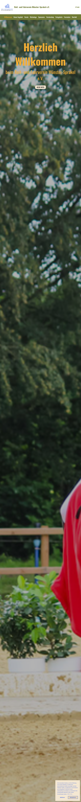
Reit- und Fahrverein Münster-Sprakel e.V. (32, 7)
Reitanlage (33, 17)
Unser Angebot (18, 17)
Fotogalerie (58, 17)
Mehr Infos (40, 87)
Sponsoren (41, 17)
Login (78, 7)
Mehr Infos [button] (69, 794)
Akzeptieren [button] (73, 797)
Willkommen (8, 17)
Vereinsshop (50, 17)
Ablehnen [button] (62, 797)
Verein (26, 17)
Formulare (67, 17)
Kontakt (74, 17)
